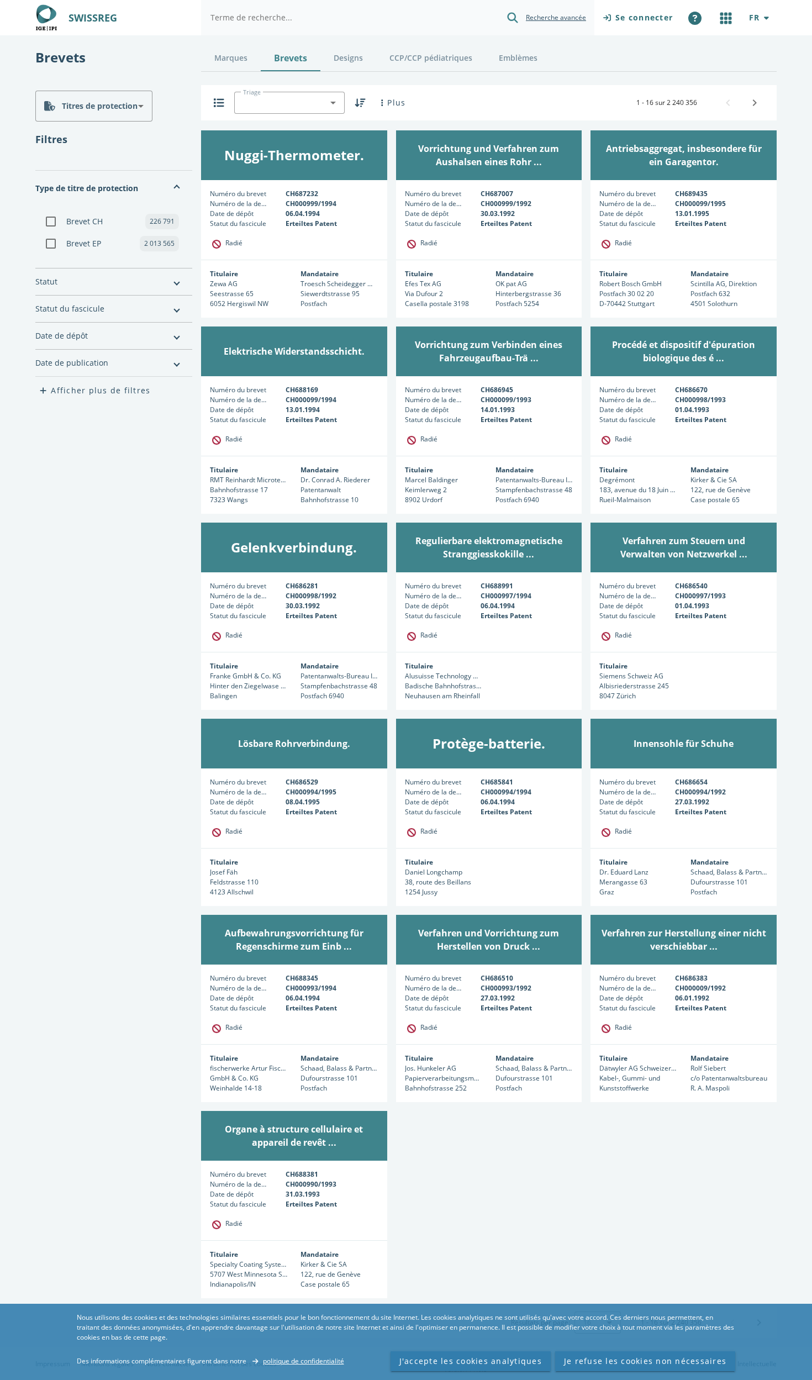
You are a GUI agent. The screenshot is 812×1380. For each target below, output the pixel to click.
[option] (113, 221)
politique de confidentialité (303, 1361)
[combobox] (94, 106)
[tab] (231, 58)
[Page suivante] (754, 102)
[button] (113, 188)
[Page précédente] (728, 102)
